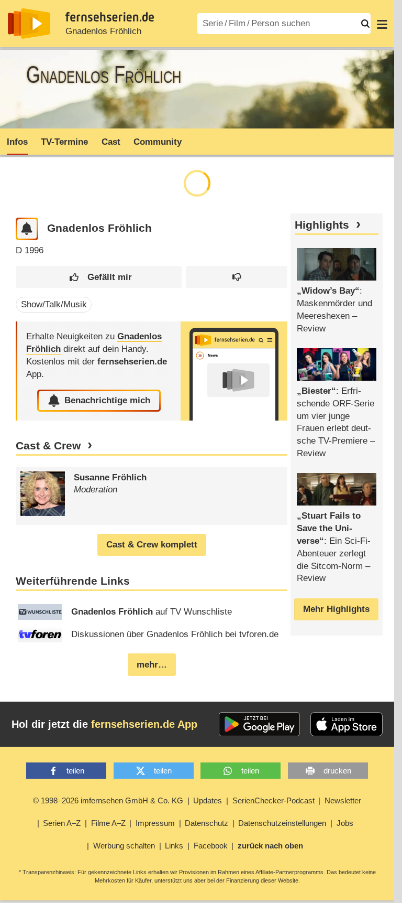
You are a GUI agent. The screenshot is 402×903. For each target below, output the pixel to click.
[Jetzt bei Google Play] (259, 724)
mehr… (152, 665)
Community (157, 142)
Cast (111, 142)
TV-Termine (64, 142)
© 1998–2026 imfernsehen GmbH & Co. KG (108, 800)
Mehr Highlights (336, 609)
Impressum (155, 823)
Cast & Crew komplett (151, 545)
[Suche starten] (365, 23)
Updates (207, 800)
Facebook (211, 845)
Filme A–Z (108, 823)
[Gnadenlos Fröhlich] (234, 371)
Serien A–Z (62, 823)
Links (174, 845)
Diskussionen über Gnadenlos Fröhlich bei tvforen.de (174, 634)
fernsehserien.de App (144, 724)
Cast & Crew (48, 445)
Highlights (322, 225)
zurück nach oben (270, 845)
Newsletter (343, 800)
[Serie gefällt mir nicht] (236, 277)
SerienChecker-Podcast (273, 800)
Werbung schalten (124, 845)
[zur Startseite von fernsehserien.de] (29, 23)
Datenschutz (206, 823)
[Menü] (382, 24)
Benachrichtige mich (107, 400)
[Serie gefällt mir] (98, 277)
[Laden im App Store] (346, 724)
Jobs (345, 823)
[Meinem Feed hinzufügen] (27, 229)
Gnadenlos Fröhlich (103, 31)
